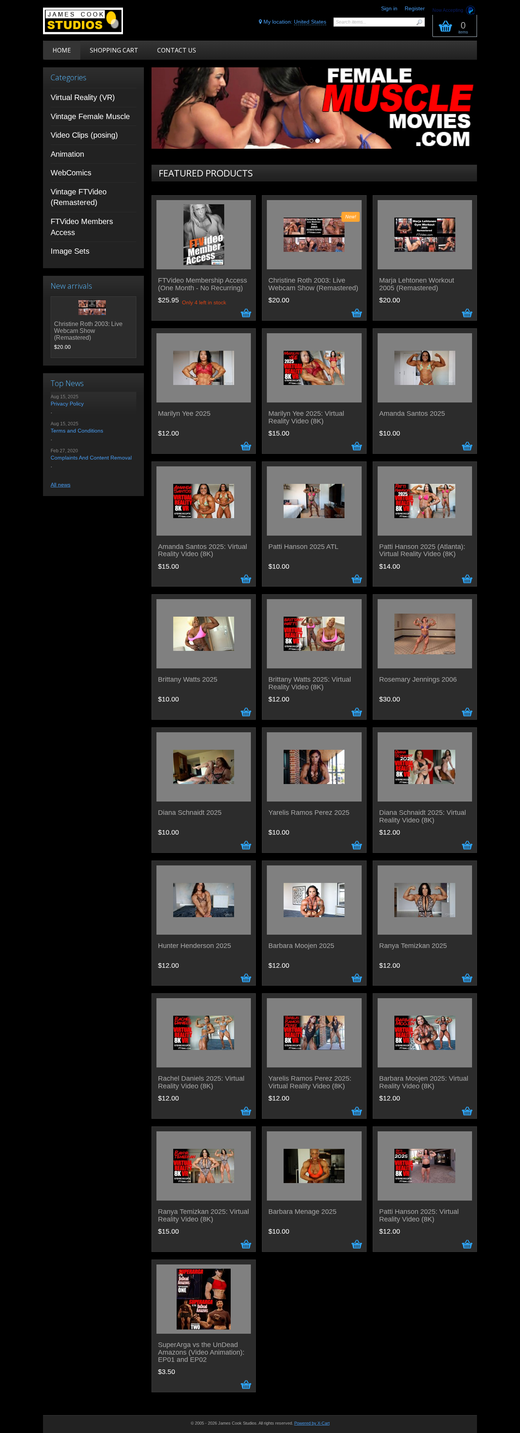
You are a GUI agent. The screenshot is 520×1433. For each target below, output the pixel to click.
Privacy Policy (67, 404)
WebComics (71, 173)
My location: (294, 22)
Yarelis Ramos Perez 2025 (308, 812)
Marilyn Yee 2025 (184, 413)
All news (60, 485)
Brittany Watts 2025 (187, 679)
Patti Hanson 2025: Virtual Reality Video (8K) (419, 1215)
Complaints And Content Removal (91, 458)
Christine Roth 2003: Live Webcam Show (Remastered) (88, 331)
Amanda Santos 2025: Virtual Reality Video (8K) (202, 550)
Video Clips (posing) (84, 135)
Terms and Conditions (77, 431)
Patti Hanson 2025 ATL (303, 546)
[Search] (419, 22)
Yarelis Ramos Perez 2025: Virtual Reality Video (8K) (309, 1082)
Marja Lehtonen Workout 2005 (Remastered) (416, 284)
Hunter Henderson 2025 (194, 946)
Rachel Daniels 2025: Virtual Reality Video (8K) (201, 1082)
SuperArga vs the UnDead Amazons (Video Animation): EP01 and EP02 (201, 1352)
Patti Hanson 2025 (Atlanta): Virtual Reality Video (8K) (422, 550)
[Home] (97, 21)
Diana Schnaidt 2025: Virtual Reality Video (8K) (422, 816)
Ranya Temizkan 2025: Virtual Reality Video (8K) (203, 1215)
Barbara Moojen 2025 (301, 946)
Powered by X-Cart (312, 1423)
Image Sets (70, 251)
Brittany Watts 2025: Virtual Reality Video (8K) (309, 683)
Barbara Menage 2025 (302, 1211)
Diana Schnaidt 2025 (190, 812)
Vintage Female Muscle (90, 116)
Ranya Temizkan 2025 (413, 946)
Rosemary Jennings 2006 (418, 679)
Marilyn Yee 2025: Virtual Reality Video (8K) (306, 417)
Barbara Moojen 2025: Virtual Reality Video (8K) (423, 1082)
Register (415, 8)
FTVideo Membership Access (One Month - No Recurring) (202, 284)
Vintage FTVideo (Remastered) (79, 197)
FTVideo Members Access (82, 227)
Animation (67, 154)
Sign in (389, 8)
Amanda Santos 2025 (412, 413)
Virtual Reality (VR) (83, 97)
